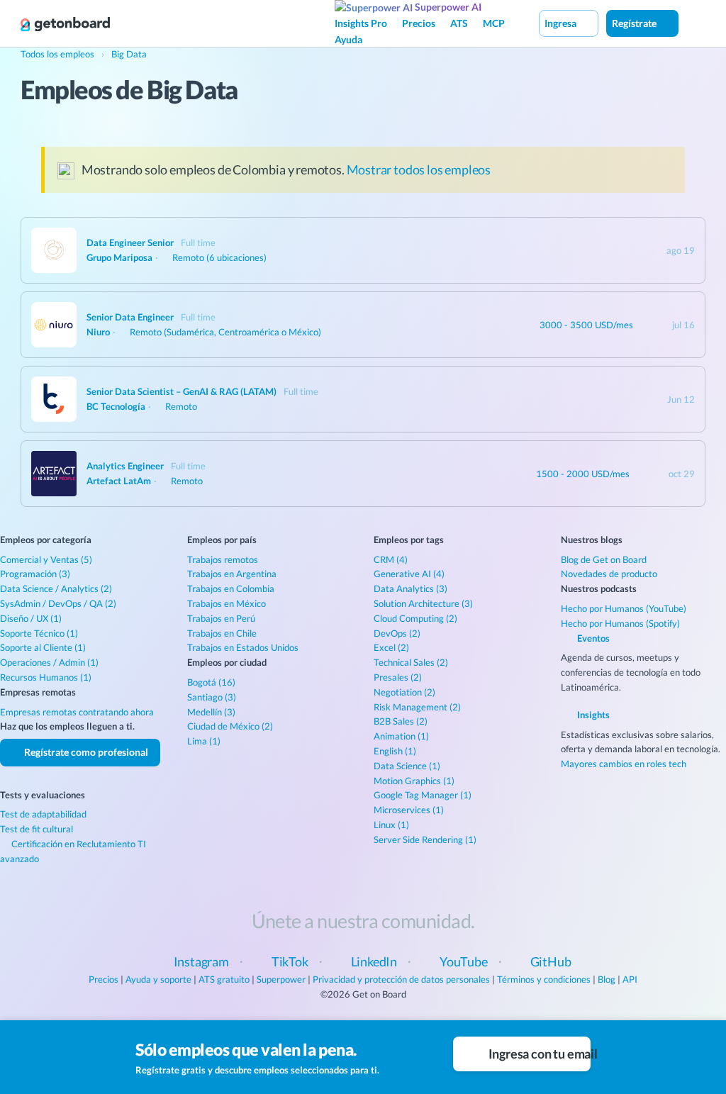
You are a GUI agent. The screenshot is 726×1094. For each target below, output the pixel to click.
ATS (459, 23)
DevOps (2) (397, 633)
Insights (592, 714)
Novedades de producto (609, 573)
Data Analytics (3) (410, 588)
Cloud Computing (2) (415, 618)
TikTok (290, 961)
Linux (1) (391, 824)
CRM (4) (391, 559)
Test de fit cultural (36, 829)
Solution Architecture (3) (423, 603)
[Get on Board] (65, 24)
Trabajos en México (226, 603)
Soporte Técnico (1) (39, 633)
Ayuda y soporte (158, 979)
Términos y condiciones (544, 979)
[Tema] (693, 22)
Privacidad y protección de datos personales (401, 979)
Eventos (592, 638)
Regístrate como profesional (85, 752)
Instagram (201, 961)
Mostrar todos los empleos (419, 169)
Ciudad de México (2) (230, 726)
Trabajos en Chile (222, 633)
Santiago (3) (211, 697)
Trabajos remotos (222, 559)
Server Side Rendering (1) (425, 839)
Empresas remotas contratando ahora (77, 712)
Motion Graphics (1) (414, 780)
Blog (606, 979)
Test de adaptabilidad (43, 814)
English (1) (395, 751)
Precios (418, 23)
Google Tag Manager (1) (422, 794)
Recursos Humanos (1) (45, 677)
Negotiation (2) (404, 692)
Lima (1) (203, 741)
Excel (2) (391, 647)
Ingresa (561, 23)
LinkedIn (374, 961)
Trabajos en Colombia (230, 588)
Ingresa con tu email (538, 1053)
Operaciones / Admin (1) (49, 662)
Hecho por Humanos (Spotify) (620, 623)
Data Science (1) (407, 765)
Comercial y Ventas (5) (46, 559)
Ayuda (348, 39)
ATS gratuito (224, 979)
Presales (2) (398, 677)
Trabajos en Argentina (232, 573)
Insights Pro (361, 23)
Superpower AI (447, 7)
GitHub (550, 961)
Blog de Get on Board (604, 559)
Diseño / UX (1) (31, 618)
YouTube (464, 961)
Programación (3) (35, 573)
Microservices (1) (409, 809)
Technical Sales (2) (411, 662)
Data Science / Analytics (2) (56, 588)
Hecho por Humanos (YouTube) (623, 608)
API (629, 979)
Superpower (281, 979)
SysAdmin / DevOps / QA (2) (58, 603)
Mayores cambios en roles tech (623, 763)
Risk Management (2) (417, 707)
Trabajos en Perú (221, 618)
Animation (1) (401, 736)
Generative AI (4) (409, 573)
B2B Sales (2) (401, 721)
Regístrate (635, 23)
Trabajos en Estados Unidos (242, 647)
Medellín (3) (211, 712)
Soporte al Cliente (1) (43, 647)
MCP (494, 23)
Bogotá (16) (211, 682)
